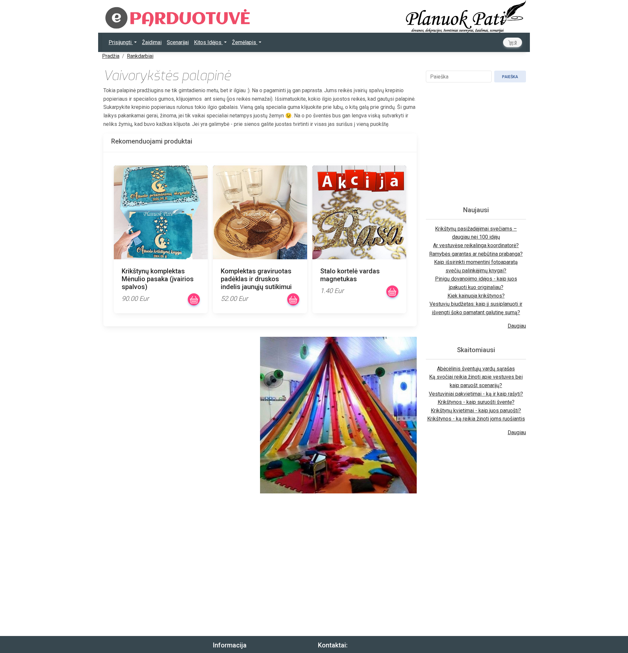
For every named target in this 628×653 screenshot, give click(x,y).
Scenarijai (178, 42)
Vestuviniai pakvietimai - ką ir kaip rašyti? (476, 394)
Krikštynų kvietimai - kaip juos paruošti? (476, 410)
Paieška (510, 77)
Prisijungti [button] (121, 42)
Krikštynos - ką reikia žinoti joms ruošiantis (476, 419)
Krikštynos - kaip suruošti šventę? (476, 402)
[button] (512, 42)
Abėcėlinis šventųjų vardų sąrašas (476, 369)
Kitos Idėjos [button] (208, 42)
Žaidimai (152, 42)
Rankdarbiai (140, 56)
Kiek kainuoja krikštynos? (476, 296)
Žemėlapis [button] (244, 42)
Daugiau (517, 326)
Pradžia (110, 56)
